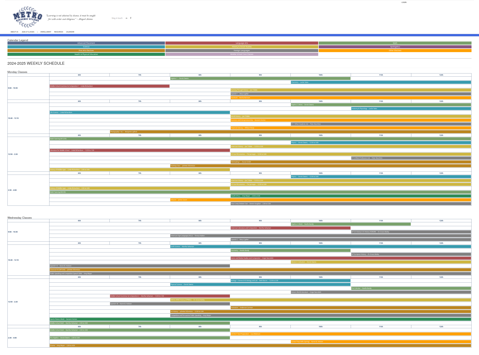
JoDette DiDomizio (188, 166)
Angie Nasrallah (267, 258)
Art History (174, 311)
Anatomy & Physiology (359, 108)
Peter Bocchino (315, 124)
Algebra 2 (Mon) (296, 105)
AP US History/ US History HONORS (364, 232)
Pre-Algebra (54, 338)
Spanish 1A (54, 266)
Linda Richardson (87, 86)
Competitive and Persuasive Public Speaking (186, 315)
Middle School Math (57, 323)
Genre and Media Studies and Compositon (245, 258)
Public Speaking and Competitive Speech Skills (66, 273)
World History (235, 116)
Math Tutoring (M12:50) (58, 139)
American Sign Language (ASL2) (182, 236)
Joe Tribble (253, 90)
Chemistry (294, 82)
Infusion (173, 200)
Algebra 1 (174, 78)
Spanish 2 (234, 239)
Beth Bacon (263, 280)
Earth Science (175, 246)
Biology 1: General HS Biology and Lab (244, 280)
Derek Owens (184, 78)
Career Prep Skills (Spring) (300, 342)
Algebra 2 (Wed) (296, 224)
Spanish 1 (234, 94)
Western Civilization (298, 262)
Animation (234, 308)
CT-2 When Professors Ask (361, 158)
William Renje (249, 128)
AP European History (359, 254)
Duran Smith (246, 162)
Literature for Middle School (59, 150)
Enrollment (46, 32)
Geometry (234, 250)
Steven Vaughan (255, 204)
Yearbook (234, 98)
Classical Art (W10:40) (57, 270)
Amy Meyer (246, 196)
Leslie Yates (304, 82)
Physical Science (176, 284)
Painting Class (175, 166)
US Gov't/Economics (238, 154)
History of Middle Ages (58, 170)
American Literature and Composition (244, 228)
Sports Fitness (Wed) (57, 319)
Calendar (70, 32)
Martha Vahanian (265, 228)
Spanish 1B (114, 304)
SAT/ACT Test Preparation (240, 334)
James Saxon (182, 200)
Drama (52, 345)
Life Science (54, 112)
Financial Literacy (237, 128)
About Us (14, 32)
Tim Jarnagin (251, 154)
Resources (58, 32)
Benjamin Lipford (131, 132)
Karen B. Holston (65, 266)
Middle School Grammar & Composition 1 (64, 86)
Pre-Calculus (356, 288)
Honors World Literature (299, 292)
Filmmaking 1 (235, 162)
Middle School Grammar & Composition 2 (124, 296)
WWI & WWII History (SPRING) (181, 300)
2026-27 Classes (28, 32)
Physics (293, 142)
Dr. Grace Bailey (383, 232)
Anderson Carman (246, 308)
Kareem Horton (260, 120)
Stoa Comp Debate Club (239, 204)
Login (404, 2)
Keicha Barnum (244, 98)
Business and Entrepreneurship (242, 120)
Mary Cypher (244, 94)
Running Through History (239, 90)
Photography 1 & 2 (116, 132)
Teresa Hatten (200, 236)
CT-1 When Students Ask (299, 124)
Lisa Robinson (255, 334)
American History (237, 146)
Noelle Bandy (309, 224)
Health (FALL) (235, 196)
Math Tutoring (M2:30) (58, 192)
